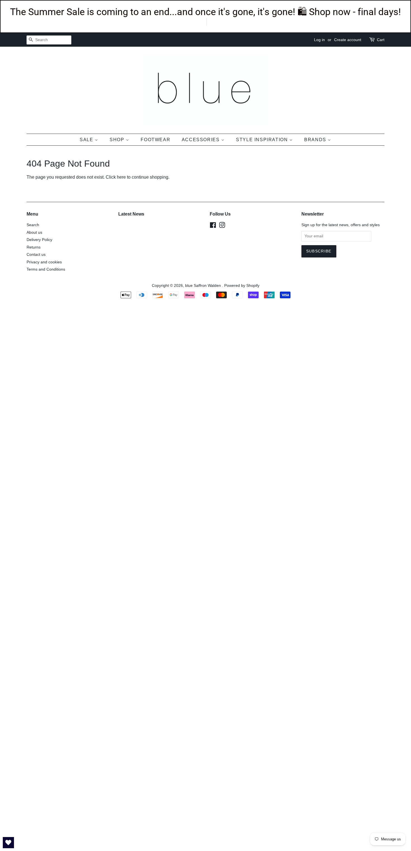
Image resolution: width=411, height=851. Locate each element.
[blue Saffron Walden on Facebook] (213, 226)
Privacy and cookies (44, 262)
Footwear (155, 139)
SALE (87, 139)
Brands (316, 139)
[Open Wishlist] (8, 842)
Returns (34, 247)
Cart (380, 39)
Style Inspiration (262, 139)
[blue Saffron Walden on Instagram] (222, 226)
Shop (118, 139)
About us (34, 232)
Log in (319, 39)
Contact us (36, 254)
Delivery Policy (39, 240)
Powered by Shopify (241, 285)
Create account (347, 39)
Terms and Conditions (46, 269)
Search (33, 225)
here (121, 177)
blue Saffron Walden (203, 285)
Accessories (201, 139)
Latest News (131, 214)
